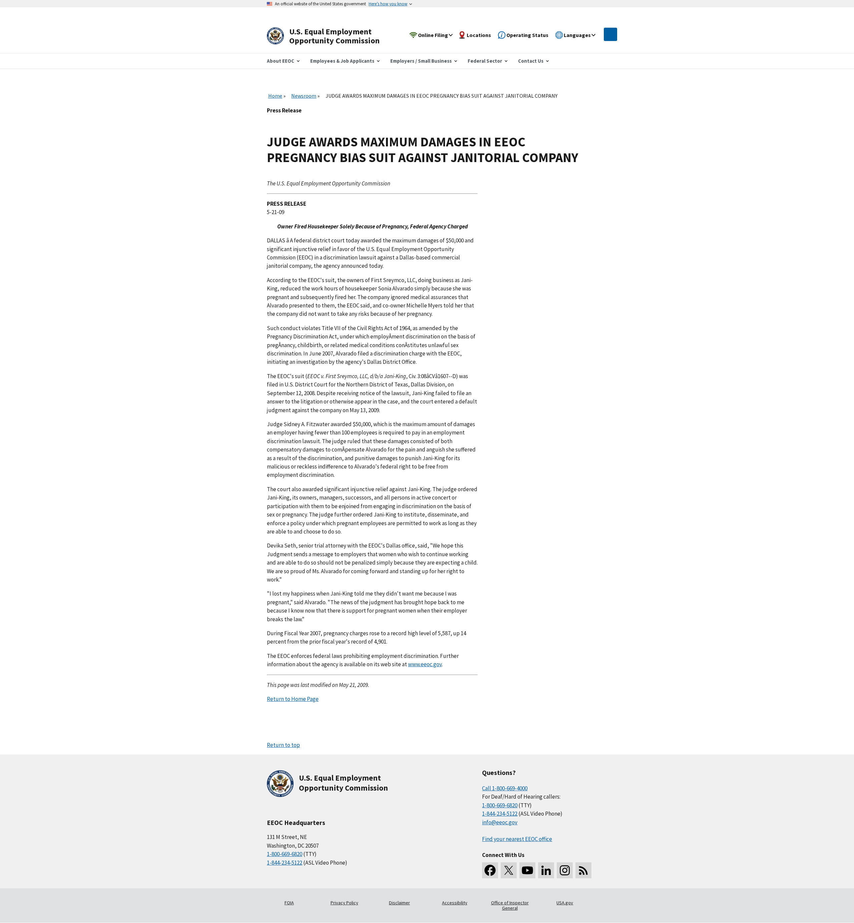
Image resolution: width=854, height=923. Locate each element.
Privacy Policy (344, 903)
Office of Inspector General (510, 905)
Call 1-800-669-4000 (504, 788)
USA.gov (564, 903)
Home (275, 95)
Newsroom (303, 95)
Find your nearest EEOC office (517, 839)
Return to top (283, 745)
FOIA (289, 903)
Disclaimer (399, 903)
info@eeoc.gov (499, 822)
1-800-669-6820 (284, 854)
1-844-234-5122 (284, 862)
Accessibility (454, 903)
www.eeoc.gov (425, 664)
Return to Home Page (293, 699)
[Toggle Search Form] (610, 34)
